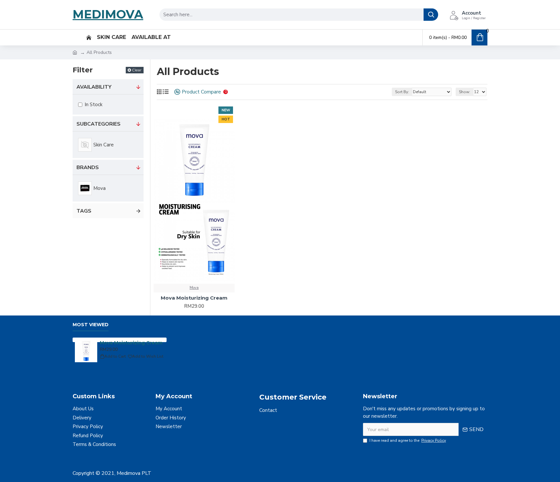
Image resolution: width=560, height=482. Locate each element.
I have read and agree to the (407, 440)
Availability (93, 87)
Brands (87, 167)
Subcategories (98, 124)
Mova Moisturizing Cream (194, 298)
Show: (464, 91)
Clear (137, 70)
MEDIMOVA (108, 14)
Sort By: (402, 91)
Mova (194, 287)
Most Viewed (91, 325)
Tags (83, 211)
